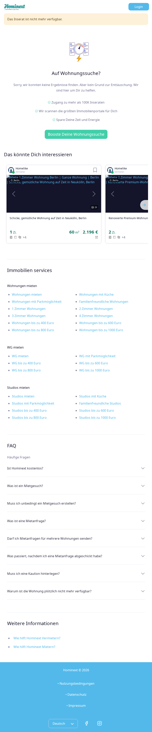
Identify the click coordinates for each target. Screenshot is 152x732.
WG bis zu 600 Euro (93, 363)
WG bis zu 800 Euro (26, 370)
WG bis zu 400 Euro (26, 363)
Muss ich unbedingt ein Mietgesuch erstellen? (41, 503)
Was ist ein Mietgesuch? (25, 486)
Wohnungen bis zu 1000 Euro (101, 330)
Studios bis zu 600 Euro (96, 410)
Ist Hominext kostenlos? (25, 468)
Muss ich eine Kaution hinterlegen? (33, 573)
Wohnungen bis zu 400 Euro (33, 323)
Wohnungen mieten (27, 294)
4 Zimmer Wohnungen (96, 316)
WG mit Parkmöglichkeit (97, 356)
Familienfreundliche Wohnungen (103, 301)
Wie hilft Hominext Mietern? (34, 647)
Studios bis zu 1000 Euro (97, 417)
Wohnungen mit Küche (96, 294)
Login (139, 7)
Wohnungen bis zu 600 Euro (100, 323)
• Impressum (76, 705)
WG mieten (20, 356)
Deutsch (59, 723)
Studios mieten (23, 396)
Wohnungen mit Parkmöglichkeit (37, 301)
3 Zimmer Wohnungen (29, 316)
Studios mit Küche (92, 396)
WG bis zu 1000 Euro (94, 370)
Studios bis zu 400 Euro (29, 410)
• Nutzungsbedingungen (76, 683)
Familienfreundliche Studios (100, 403)
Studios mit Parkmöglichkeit (33, 403)
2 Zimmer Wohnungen (96, 309)
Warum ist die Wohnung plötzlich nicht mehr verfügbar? (49, 591)
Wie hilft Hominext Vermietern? (36, 638)
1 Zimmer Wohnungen (29, 309)
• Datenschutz (76, 694)
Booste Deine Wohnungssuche (76, 134)
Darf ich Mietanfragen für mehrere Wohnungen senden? (49, 538)
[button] (14, 194)
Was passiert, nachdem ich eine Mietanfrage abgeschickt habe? (54, 556)
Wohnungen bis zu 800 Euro (33, 330)
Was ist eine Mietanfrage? (26, 521)
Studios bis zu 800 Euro (29, 417)
